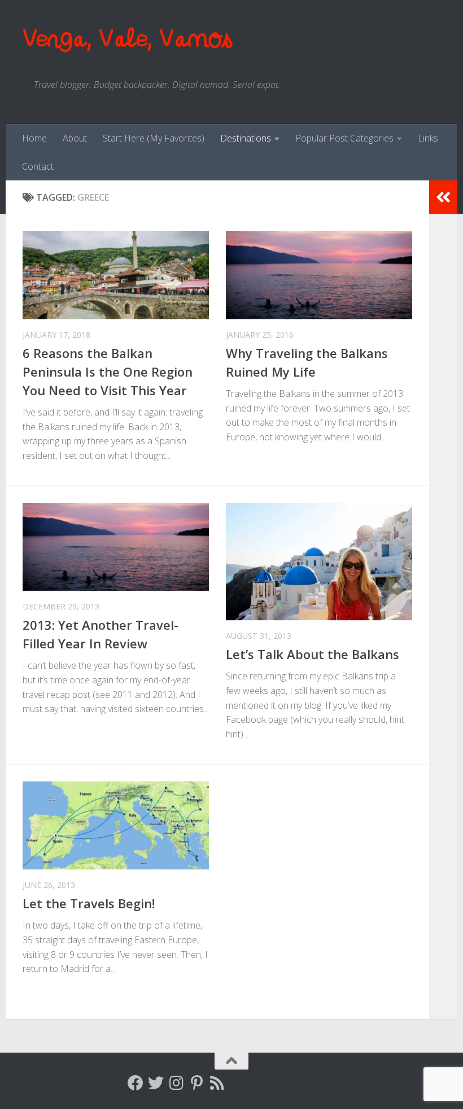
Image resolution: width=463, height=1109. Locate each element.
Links (428, 138)
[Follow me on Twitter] (156, 1083)
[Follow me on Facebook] (135, 1083)
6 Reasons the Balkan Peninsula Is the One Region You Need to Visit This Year (108, 371)
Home (34, 138)
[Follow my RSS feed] (217, 1083)
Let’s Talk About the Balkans (312, 654)
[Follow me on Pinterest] (196, 1083)
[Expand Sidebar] (443, 197)
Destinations (245, 138)
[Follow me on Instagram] (176, 1083)
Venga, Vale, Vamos (127, 39)
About (75, 138)
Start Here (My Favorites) (153, 138)
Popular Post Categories (344, 138)
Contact (38, 166)
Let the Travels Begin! (89, 903)
